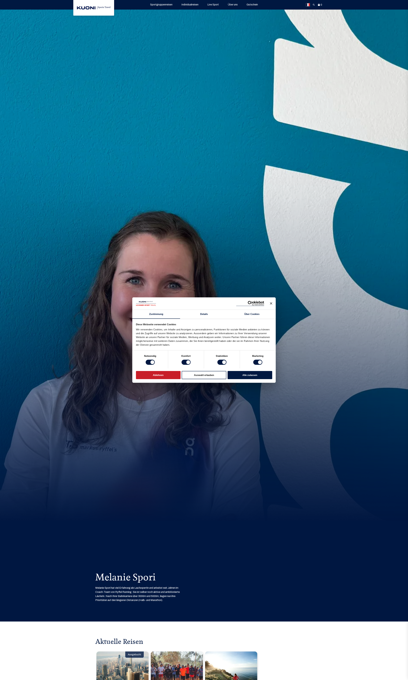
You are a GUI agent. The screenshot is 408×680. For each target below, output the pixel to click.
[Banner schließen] (271, 303)
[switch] (186, 362)
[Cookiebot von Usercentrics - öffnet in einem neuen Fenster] (250, 303)
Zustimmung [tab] (156, 314)
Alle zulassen (249, 375)
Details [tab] (204, 314)
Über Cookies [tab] (251, 314)
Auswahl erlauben (204, 375)
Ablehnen (158, 375)
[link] (93, 8)
